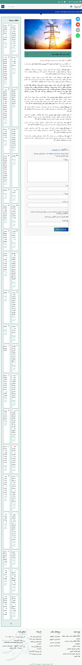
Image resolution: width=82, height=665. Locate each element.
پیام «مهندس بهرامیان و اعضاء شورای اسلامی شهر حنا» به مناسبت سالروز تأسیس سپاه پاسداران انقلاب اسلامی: (4, 103)
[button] (71, 6)
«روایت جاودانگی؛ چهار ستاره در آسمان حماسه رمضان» (4, 211)
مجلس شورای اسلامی (73, 648)
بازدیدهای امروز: (36, 637)
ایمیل (66, 193)
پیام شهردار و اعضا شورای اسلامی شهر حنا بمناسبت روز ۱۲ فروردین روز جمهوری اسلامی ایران (13, 422)
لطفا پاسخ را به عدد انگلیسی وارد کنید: (56, 217)
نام (66, 185)
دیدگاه (65, 160)
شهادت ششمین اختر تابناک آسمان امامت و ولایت (13, 211)
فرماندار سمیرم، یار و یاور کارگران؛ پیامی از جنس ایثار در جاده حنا (4, 454)
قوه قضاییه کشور (75, 651)
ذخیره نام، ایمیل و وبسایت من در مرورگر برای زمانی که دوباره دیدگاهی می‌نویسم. (49, 212)
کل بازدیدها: (37, 651)
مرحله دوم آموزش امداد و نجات (5, 133)
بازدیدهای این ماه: (36, 646)
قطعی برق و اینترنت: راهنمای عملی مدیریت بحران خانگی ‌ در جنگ (13, 353)
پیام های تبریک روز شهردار (5, 574)
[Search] (2, 6)
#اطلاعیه (68, 60)
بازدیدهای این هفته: (35, 642)
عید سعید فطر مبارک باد (5, 518)
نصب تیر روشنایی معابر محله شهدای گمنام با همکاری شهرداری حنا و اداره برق (13, 35)
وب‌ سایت (65, 201)
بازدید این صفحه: (36, 654)
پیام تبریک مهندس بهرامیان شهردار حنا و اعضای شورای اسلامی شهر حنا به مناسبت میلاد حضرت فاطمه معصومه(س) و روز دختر (3, 167)
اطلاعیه (14, 156)
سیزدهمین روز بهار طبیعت (4, 348)
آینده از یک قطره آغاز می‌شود (13, 61)
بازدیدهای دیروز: (36, 639)
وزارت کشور (76, 646)
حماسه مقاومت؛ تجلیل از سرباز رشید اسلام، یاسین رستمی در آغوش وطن (4, 385)
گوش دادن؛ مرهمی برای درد (14, 235)
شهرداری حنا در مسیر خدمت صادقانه (4, 414)
